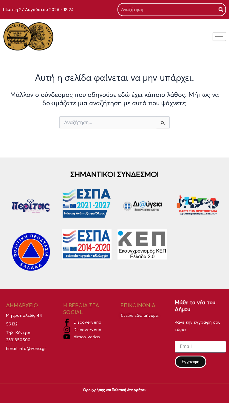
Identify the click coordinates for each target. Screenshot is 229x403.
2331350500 (18, 339)
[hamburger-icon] (219, 36)
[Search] (220, 10)
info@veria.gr (32, 348)
